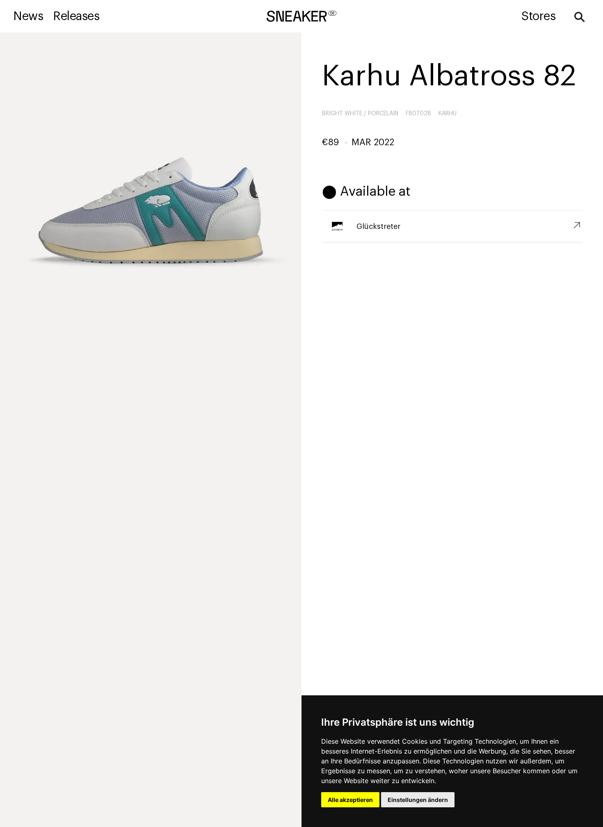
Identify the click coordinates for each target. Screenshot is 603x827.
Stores (538, 16)
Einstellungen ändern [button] (418, 799)
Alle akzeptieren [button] (350, 799)
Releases (76, 16)
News (28, 16)
